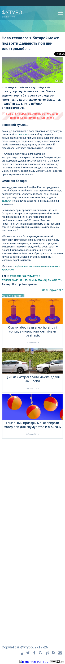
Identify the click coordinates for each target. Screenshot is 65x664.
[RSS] (54, 652)
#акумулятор (31, 276)
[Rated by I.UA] (57, 661)
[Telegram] (48, 652)
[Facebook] (35, 652)
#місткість (54, 280)
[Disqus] (32, 485)
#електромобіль (13, 280)
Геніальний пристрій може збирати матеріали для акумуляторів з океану (32, 425)
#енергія (16, 276)
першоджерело (52, 290)
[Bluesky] (22, 652)
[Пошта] (60, 652)
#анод (42, 280)
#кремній (31, 280)
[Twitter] (28, 652)
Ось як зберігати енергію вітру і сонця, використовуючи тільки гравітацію (32, 331)
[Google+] (41, 652)
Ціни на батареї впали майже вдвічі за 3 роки (32, 379)
